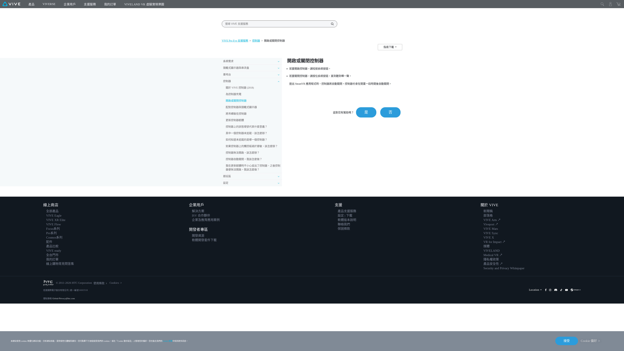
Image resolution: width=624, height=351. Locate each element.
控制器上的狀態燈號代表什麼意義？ (246, 126)
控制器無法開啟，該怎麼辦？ (243, 152)
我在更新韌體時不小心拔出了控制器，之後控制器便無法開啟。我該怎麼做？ (253, 167)
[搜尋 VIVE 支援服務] (330, 24)
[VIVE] (11, 4)
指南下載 (389, 47)
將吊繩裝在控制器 (236, 113)
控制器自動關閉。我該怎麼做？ (244, 159)
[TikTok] (561, 290)
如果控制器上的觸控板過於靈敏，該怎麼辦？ (252, 146)
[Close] (602, 4)
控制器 (256, 40)
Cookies (114, 282)
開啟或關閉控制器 (236, 100)
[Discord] (555, 290)
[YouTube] (566, 290)
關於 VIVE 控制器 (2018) (240, 87)
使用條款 (98, 283)
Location (534, 289)
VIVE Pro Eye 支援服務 (235, 40)
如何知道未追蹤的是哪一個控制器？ (246, 139)
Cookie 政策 (167, 341)
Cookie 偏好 (589, 341)
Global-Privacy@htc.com (63, 298)
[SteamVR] (575, 290)
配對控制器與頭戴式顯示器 (241, 107)
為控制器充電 (233, 94)
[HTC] (48, 283)
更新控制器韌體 (235, 120)
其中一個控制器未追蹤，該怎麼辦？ (246, 133)
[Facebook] (545, 290)
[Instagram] (550, 290)
